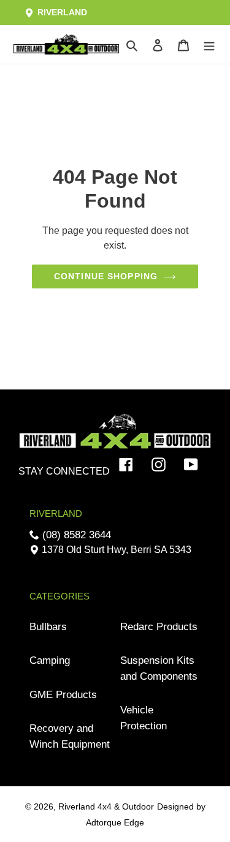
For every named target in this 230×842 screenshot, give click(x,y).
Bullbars (48, 627)
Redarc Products (158, 627)
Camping (49, 660)
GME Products (63, 695)
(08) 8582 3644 (75, 535)
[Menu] (209, 45)
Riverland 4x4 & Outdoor (106, 806)
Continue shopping (106, 276)
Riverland (61, 12)
